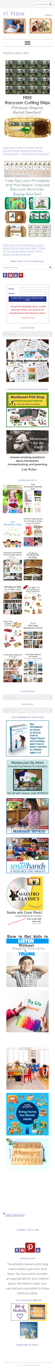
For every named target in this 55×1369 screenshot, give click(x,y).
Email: (12, 293)
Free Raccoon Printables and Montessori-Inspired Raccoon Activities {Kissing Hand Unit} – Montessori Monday (24, 250)
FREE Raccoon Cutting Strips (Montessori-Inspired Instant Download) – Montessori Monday (26, 151)
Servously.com (32, 1365)
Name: (12, 289)
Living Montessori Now (27, 22)
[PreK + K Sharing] (37, 1319)
